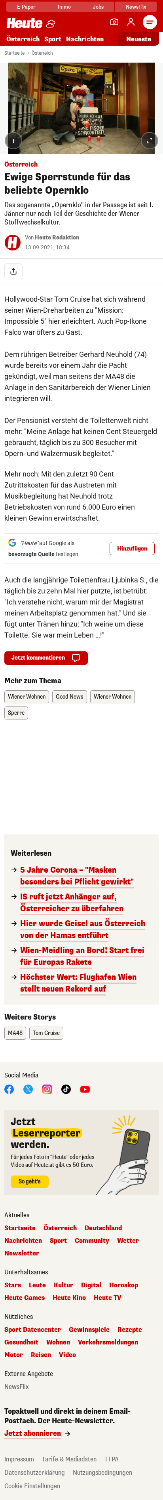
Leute (37, 1285)
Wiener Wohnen (26, 697)
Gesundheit (21, 1342)
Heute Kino (69, 1298)
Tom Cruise (46, 1033)
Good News (69, 697)
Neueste (138, 39)
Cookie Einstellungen (32, 1486)
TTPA (111, 1459)
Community (92, 1241)
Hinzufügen (132, 549)
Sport (52, 39)
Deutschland (103, 1228)
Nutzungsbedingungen (102, 1472)
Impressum (19, 1459)
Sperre (16, 713)
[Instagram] (47, 1089)
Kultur (63, 1285)
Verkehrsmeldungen (108, 1342)
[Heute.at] (24, 22)
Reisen (41, 1355)
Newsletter (21, 1253)
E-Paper (26, 7)
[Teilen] (13, 271)
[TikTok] (66, 1089)
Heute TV (107, 1298)
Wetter (128, 1241)
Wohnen (58, 1342)
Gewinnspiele (89, 1330)
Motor (13, 1355)
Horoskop (123, 1285)
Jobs (98, 7)
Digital (91, 1285)
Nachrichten (23, 1241)
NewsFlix (136, 7)
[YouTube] (85, 1089)
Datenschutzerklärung (34, 1472)
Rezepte (130, 1330)
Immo (64, 7)
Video (67, 1355)
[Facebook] (9, 1089)
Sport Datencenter (32, 1330)
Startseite (14, 53)
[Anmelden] (131, 22)
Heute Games (24, 1298)
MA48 (15, 1033)
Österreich (23, 39)
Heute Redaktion (57, 237)
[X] (28, 1089)
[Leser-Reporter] (114, 22)
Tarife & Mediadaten (69, 1459)
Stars (12, 1285)
